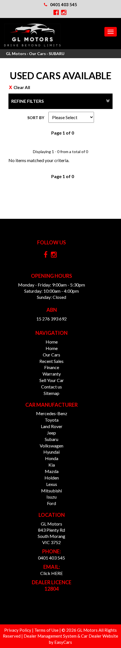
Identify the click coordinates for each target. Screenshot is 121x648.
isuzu (51, 496)
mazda (52, 471)
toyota (52, 419)
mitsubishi (51, 490)
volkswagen (51, 445)
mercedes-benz (51, 413)
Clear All (22, 87)
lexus (51, 484)
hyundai (51, 451)
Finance (51, 367)
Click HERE (51, 573)
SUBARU (56, 53)
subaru (51, 439)
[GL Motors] (32, 35)
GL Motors (16, 53)
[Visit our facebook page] (47, 256)
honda (51, 458)
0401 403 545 (63, 4)
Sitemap (51, 393)
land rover (51, 426)
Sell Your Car (51, 380)
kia (51, 464)
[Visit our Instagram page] (55, 256)
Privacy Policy (18, 630)
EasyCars (63, 642)
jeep (51, 432)
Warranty (51, 373)
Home (52, 341)
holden (51, 477)
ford (51, 503)
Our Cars (37, 53)
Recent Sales (51, 361)
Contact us (51, 386)
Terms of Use (46, 630)
